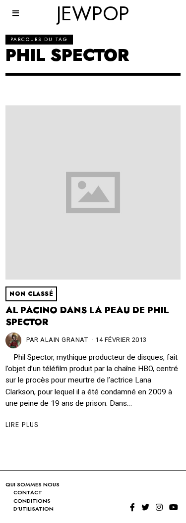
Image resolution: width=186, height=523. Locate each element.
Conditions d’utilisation (33, 505)
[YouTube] (174, 507)
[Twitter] (145, 507)
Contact (27, 492)
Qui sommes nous (32, 484)
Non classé (31, 293)
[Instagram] (159, 507)
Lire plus (22, 424)
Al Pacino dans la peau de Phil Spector (87, 316)
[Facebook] (132, 507)
